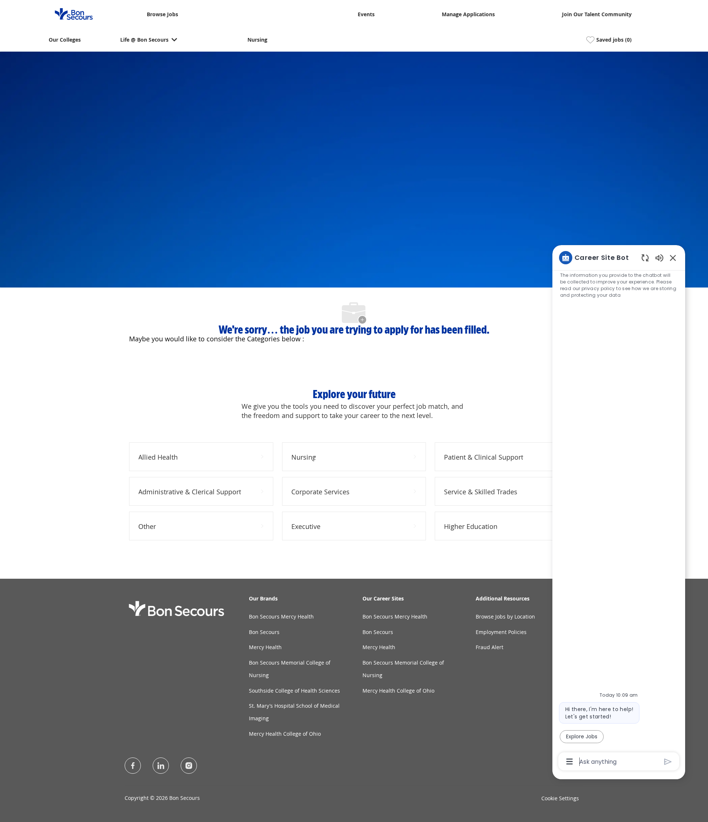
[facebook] (133, 765)
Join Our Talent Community (597, 14)
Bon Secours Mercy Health (281, 616)
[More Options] (569, 761)
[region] (618, 509)
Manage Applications (468, 14)
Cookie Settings (560, 798)
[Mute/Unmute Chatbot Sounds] (659, 257)
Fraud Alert (489, 647)
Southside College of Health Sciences (294, 690)
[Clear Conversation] (645, 257)
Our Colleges (65, 40)
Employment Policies (501, 631)
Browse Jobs (162, 14)
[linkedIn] (161, 765)
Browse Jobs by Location (505, 616)
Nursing (257, 40)
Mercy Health (265, 647)
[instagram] (189, 765)
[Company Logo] (69, 13)
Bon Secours (264, 631)
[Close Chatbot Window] (673, 257)
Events (366, 14)
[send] (668, 761)
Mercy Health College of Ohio (285, 733)
